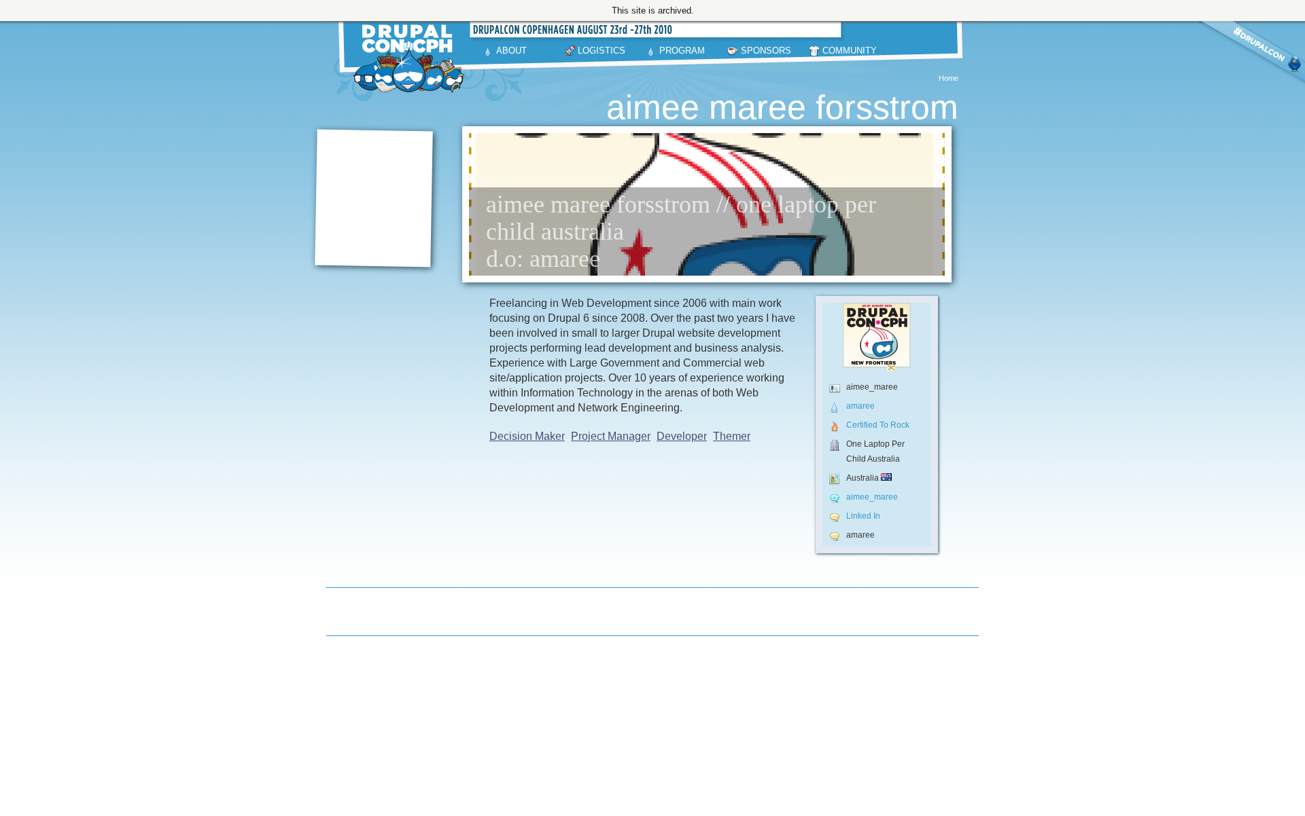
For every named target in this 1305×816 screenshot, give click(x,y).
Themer (731, 436)
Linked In (863, 516)
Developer (682, 436)
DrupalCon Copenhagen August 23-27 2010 (411, 58)
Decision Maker (527, 436)
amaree (860, 406)
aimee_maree (872, 497)
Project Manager (610, 436)
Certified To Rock (877, 425)
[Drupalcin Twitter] (1252, 66)
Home (948, 78)
